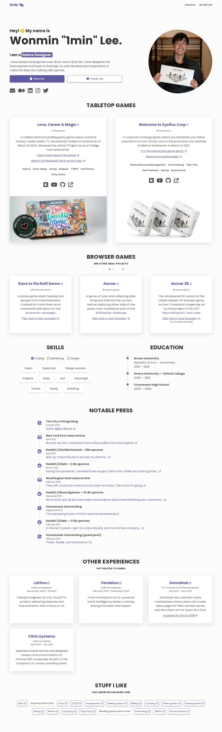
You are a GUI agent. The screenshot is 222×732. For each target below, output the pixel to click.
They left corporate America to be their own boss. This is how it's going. (94, 485)
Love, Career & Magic (56, 125)
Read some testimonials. (162, 157)
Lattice (40, 582)
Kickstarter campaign (40, 313)
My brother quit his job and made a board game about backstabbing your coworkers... (104, 500)
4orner (109, 284)
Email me (205, 5)
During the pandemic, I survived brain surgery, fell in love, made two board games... (102, 471)
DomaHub (178, 582)
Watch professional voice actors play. (57, 161)
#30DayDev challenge (110, 313)
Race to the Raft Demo (39, 284)
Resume (190, 5)
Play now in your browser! (39, 318)
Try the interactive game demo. (162, 151)
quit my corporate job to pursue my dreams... (76, 457)
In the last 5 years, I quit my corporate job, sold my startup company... (93, 528)
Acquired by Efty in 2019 (179, 616)
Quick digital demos (59, 429)
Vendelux (109, 582)
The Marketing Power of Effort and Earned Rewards (81, 514)
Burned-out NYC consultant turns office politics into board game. (90, 443)
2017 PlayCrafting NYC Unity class (181, 311)
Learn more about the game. (56, 155)
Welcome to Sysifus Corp (162, 125)
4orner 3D (180, 284)
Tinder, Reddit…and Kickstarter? (67, 542)
